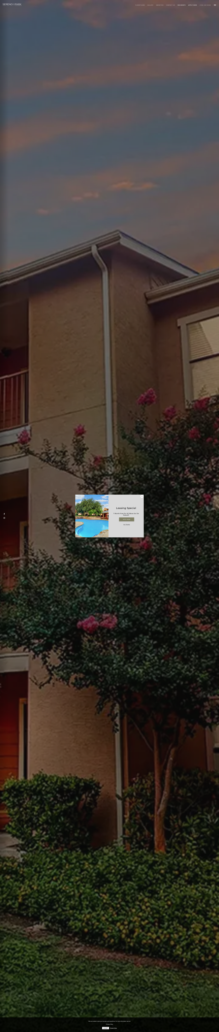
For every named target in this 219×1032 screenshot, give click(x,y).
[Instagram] (4, 518)
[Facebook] (4, 514)
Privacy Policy (113, 1028)
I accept (105, 1028)
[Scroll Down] (109, 977)
